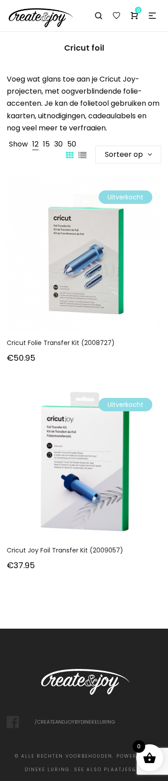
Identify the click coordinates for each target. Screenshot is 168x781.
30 (58, 144)
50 (71, 144)
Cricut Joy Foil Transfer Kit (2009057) (65, 550)
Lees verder (84, 266)
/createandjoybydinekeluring (74, 721)
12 (35, 144)
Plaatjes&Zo (124, 769)
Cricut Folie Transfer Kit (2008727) (61, 342)
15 (46, 144)
